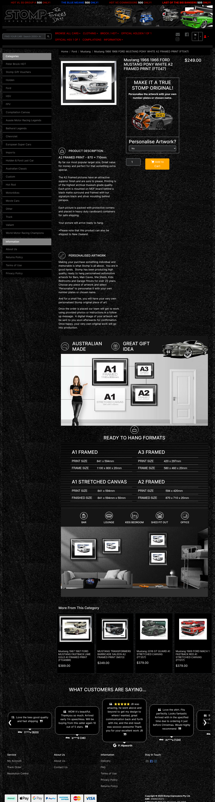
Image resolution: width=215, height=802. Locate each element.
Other (9, 208)
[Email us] (178, 35)
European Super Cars (18, 144)
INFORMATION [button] (112, 39)
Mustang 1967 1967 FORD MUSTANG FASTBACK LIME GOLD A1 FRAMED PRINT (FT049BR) (74, 656)
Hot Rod (11, 184)
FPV (8, 104)
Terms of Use (14, 265)
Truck (9, 216)
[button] (206, 36)
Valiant (10, 224)
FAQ (103, 767)
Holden (10, 80)
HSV (8, 96)
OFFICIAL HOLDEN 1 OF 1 (136, 33)
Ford (8, 88)
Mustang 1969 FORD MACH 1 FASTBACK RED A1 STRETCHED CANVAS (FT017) (192, 656)
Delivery (105, 760)
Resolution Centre (17, 773)
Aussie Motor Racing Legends (23, 120)
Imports (10, 152)
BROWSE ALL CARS (67, 33)
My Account (14, 760)
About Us (11, 249)
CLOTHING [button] (89, 33)
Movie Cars (12, 200)
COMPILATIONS (91, 39)
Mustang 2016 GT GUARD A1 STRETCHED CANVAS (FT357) (153, 654)
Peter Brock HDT (16, 63)
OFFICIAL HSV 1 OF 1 (67, 39)
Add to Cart (159, 164)
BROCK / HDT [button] (108, 33)
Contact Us (61, 767)
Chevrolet (11, 136)
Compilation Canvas (18, 112)
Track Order (14, 767)
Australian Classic (16, 168)
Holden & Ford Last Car (20, 160)
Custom (10, 176)
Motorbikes (12, 192)
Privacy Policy (14, 273)
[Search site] (48, 36)
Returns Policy (14, 257)
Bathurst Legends (16, 128)
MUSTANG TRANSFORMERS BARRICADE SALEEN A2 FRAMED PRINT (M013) (114, 654)
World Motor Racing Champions (25, 232)
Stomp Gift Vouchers (18, 72)
